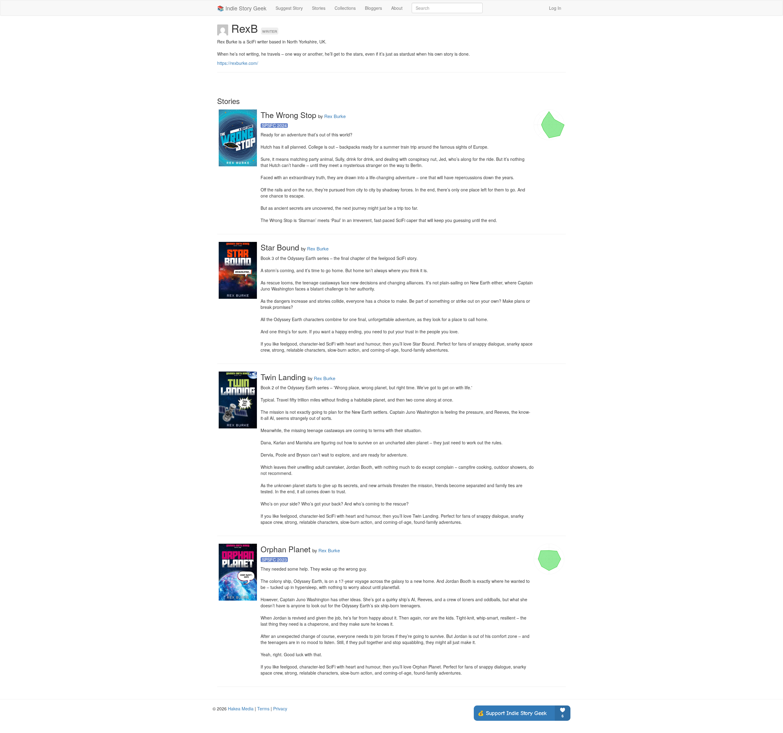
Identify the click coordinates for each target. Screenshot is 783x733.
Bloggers (373, 8)
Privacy (280, 708)
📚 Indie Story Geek (241, 8)
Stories (318, 8)
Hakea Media (241, 708)
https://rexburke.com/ (237, 63)
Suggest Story (289, 8)
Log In (555, 8)
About (397, 8)
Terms (263, 708)
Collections (345, 8)
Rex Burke (335, 116)
